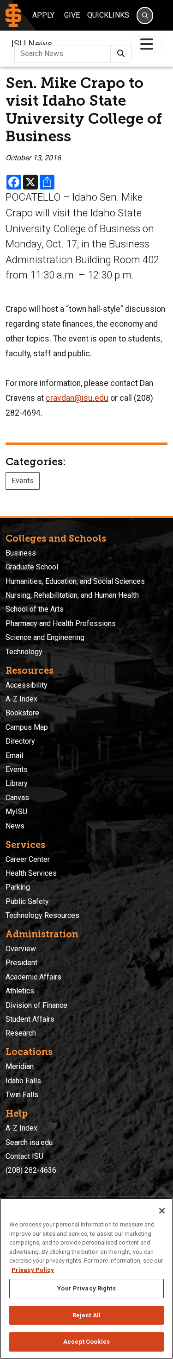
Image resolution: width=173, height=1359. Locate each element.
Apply (43, 15)
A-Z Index (21, 699)
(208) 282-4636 (31, 1170)
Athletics (20, 990)
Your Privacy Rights (86, 1288)
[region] (86, 1278)
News (15, 826)
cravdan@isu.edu (77, 398)
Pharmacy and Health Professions (61, 623)
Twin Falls (22, 1094)
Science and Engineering (45, 637)
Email (14, 755)
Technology (24, 651)
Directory (20, 741)
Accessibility (27, 685)
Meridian (20, 1066)
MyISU (16, 811)
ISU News (32, 44)
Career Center (28, 859)
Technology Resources (42, 915)
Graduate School (32, 567)
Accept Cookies (86, 1341)
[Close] (162, 1211)
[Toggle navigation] (146, 44)
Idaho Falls (23, 1080)
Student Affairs (30, 1019)
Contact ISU (24, 1156)
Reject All (86, 1315)
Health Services (31, 873)
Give (72, 15)
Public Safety (27, 901)
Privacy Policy (33, 1269)
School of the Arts (35, 609)
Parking (18, 887)
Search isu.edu (29, 1142)
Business (21, 553)
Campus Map (27, 727)
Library (17, 783)
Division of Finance (36, 1005)
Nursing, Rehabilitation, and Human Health (72, 595)
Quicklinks (108, 15)
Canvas (17, 797)
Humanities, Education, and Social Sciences (75, 581)
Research (21, 1033)
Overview (21, 948)
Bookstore (22, 712)
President (21, 962)
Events (23, 480)
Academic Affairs (33, 977)
